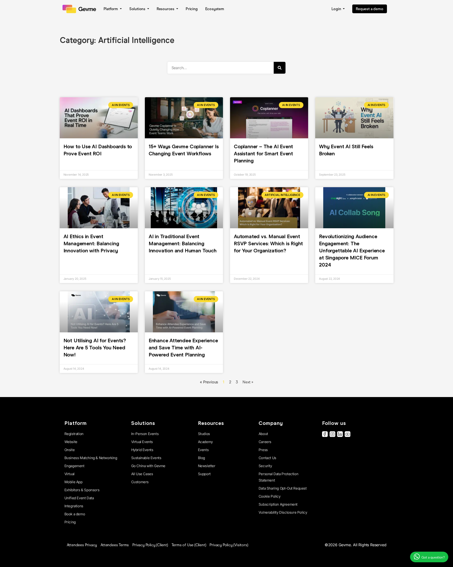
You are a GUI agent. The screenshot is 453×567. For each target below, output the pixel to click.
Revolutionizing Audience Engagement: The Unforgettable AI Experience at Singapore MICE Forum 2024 (352, 250)
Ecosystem (214, 9)
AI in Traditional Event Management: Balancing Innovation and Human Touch (183, 243)
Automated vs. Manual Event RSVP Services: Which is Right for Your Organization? (268, 243)
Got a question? (433, 557)
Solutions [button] (137, 9)
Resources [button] (166, 9)
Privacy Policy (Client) (150, 545)
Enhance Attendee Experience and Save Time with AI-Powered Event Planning (183, 347)
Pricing (192, 9)
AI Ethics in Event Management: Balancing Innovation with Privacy (91, 243)
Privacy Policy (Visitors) (229, 545)
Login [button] (336, 9)
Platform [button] (111, 9)
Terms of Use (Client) (189, 545)
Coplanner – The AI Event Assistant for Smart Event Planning (263, 153)
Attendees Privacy (82, 545)
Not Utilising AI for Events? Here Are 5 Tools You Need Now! (94, 347)
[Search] (279, 68)
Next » (248, 382)
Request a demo (369, 9)
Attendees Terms (115, 545)
